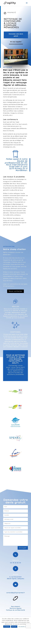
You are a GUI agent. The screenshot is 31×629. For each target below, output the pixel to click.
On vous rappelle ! (16, 41)
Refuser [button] (14, 626)
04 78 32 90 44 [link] (15, 562)
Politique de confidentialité (15, 610)
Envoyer (22, 548)
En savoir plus (23, 626)
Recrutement (15, 606)
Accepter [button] (6, 626)
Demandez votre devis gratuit (16, 35)
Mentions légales (15, 608)
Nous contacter (15, 291)
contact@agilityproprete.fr (15, 592)
